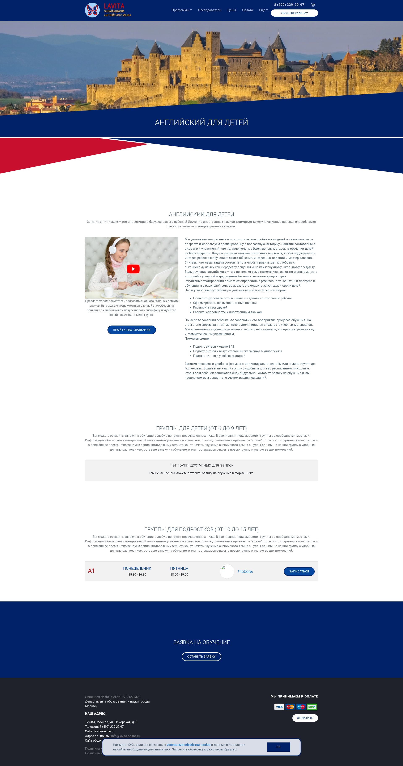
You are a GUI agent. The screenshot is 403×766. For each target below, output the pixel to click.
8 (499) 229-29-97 (289, 5)
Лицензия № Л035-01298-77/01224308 (112, 697)
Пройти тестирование (131, 329)
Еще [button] (262, 10)
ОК (278, 747)
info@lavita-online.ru (125, 736)
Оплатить (305, 718)
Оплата (247, 10)
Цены (232, 10)
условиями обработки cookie (189, 745)
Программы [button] (180, 10)
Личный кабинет (294, 13)
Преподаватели (209, 10)
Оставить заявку (201, 656)
